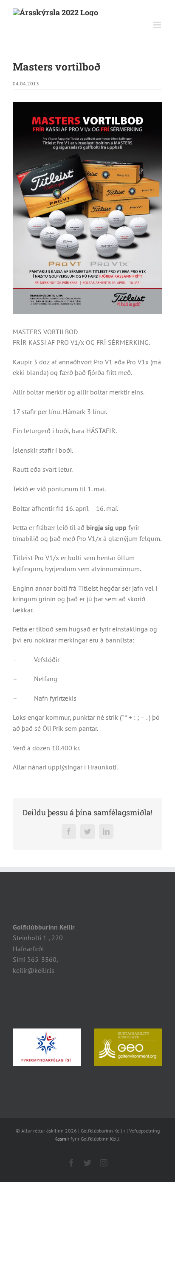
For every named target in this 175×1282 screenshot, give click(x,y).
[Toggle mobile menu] (157, 24)
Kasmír (61, 1138)
